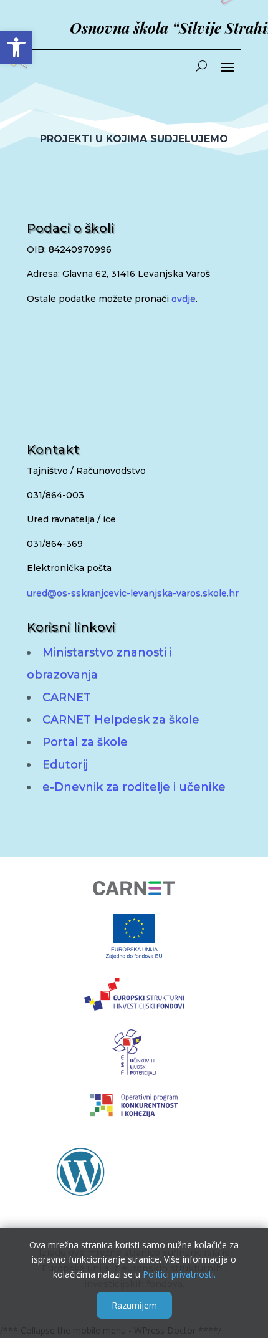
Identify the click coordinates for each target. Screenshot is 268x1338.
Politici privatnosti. (179, 1274)
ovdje (183, 298)
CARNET (66, 697)
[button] (16, 47)
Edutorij (65, 764)
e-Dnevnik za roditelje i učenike (134, 787)
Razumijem (134, 1305)
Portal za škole (85, 742)
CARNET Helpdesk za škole (120, 719)
